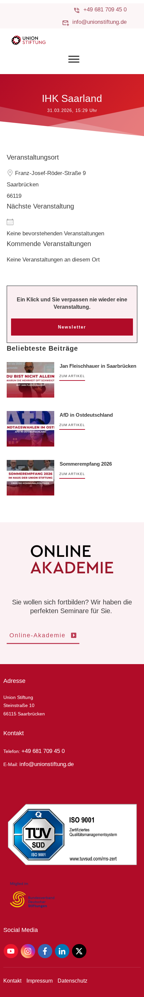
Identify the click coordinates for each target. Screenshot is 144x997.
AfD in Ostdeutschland (86, 415)
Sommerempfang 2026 (86, 464)
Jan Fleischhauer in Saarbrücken (98, 366)
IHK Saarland (72, 98)
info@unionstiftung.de (99, 22)
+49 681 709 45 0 (105, 9)
